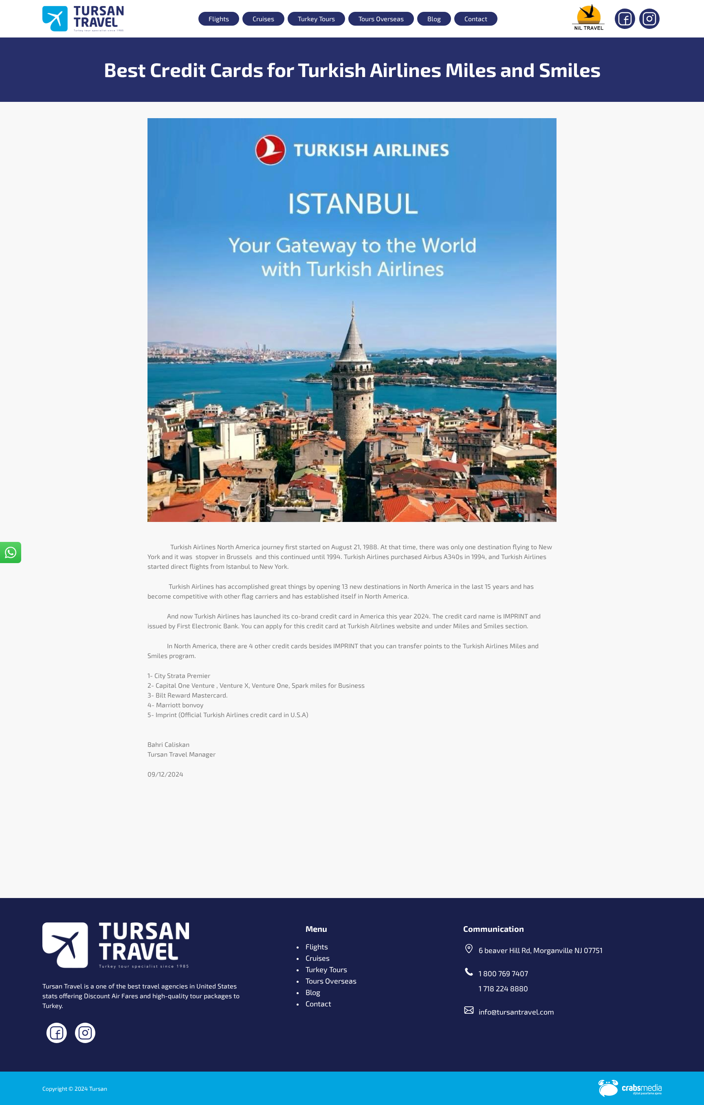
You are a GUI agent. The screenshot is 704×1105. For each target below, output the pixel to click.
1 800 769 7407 (503, 973)
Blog (434, 18)
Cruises (263, 18)
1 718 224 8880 (503, 988)
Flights (219, 18)
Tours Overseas (381, 18)
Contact (475, 18)
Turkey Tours (316, 18)
